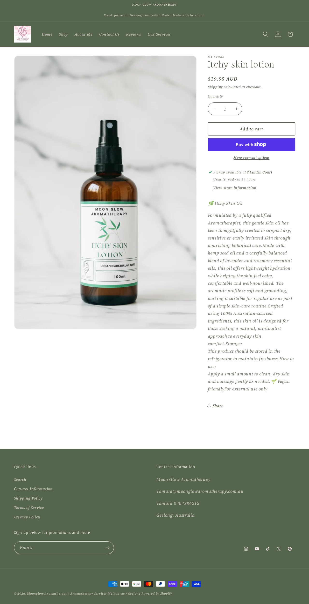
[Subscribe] (107, 547)
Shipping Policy (28, 498)
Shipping (215, 86)
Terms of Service (29, 507)
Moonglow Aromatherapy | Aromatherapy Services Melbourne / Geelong (83, 593)
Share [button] (218, 405)
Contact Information (33, 488)
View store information (234, 187)
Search (20, 479)
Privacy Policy (27, 517)
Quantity (215, 96)
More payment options (251, 157)
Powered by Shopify (156, 593)
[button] (266, 34)
